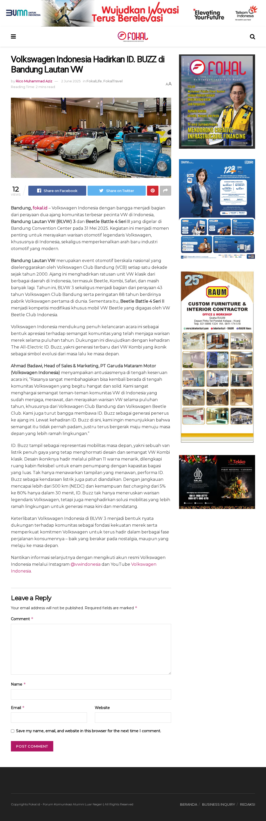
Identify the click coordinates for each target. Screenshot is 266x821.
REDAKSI (247, 804)
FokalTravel (113, 81)
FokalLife (94, 81)
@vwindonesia (86, 564)
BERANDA (188, 804)
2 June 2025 (71, 81)
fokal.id (40, 208)
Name (18, 684)
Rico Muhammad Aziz (34, 81)
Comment (22, 618)
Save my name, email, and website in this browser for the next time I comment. (88, 731)
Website (102, 707)
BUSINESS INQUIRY (218, 804)
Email (18, 707)
